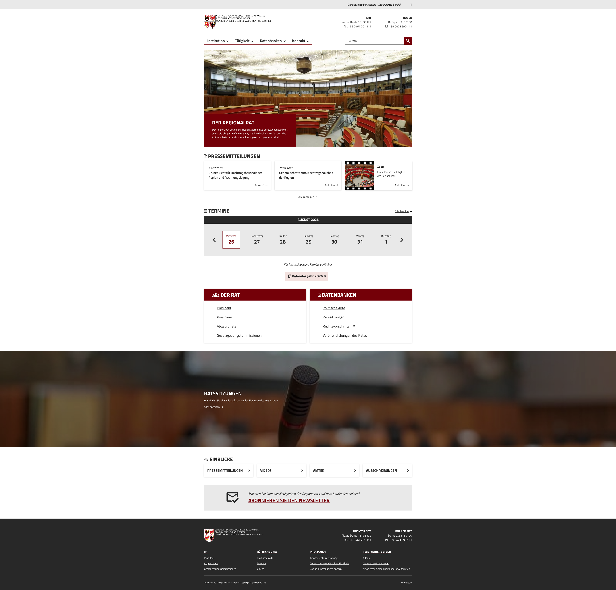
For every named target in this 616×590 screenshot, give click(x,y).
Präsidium (224, 317)
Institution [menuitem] (216, 41)
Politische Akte (334, 308)
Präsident (224, 308)
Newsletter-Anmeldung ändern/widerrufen (386, 569)
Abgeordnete (226, 326)
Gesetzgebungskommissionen (239, 335)
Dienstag (386, 239)
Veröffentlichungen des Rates (345, 335)
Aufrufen (259, 185)
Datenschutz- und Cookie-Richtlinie (329, 563)
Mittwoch (231, 239)
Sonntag (334, 239)
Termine (261, 563)
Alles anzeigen (306, 197)
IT (411, 4)
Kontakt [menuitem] (298, 41)
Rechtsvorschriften (337, 326)
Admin (366, 558)
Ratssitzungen (333, 317)
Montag (360, 239)
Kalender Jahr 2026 (307, 276)
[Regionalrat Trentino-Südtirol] (239, 22)
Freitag (283, 239)
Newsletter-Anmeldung (376, 563)
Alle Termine (402, 211)
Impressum (406, 582)
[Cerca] (408, 41)
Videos (260, 569)
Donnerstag (257, 239)
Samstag (308, 239)
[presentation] (214, 239)
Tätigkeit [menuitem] (242, 41)
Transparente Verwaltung (324, 558)
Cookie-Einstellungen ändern (326, 569)
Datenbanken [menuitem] (271, 41)
